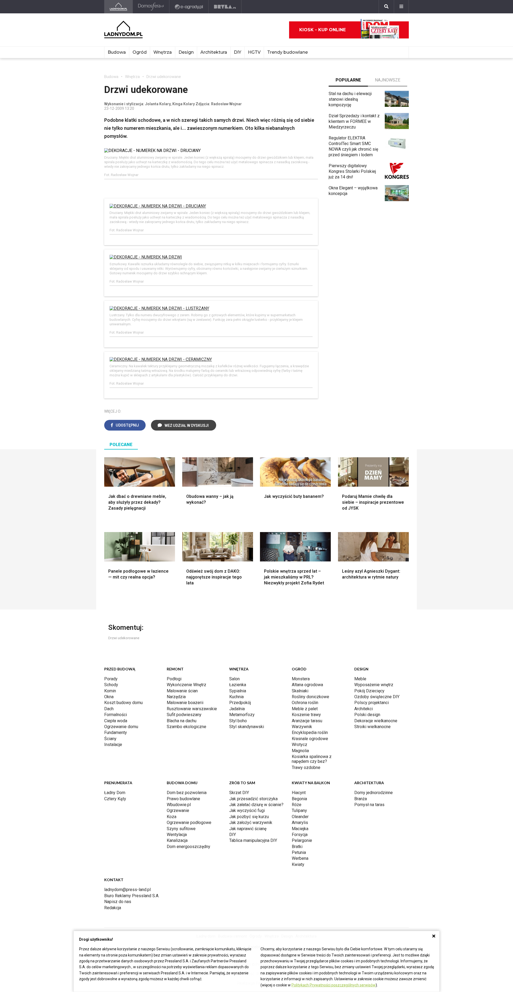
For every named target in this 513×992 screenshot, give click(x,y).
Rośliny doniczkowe (310, 696)
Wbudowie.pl (179, 804)
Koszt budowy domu (123, 702)
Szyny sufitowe (181, 828)
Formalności (115, 714)
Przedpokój (240, 702)
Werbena (300, 858)
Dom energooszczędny (188, 846)
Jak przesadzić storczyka (253, 798)
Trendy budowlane (287, 52)
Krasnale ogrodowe (310, 738)
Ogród (140, 52)
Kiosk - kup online (322, 29)
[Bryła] (225, 6)
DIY (237, 52)
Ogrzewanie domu (121, 726)
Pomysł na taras (369, 804)
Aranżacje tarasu (307, 720)
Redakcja (112, 907)
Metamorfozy (242, 714)
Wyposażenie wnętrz (373, 684)
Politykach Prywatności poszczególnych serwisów (334, 985)
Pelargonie (302, 840)
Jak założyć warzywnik (250, 822)
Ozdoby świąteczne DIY (376, 696)
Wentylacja (177, 834)
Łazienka (237, 684)
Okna (109, 696)
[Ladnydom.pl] (118, 6)
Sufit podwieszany (184, 714)
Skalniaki (300, 690)
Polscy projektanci (371, 702)
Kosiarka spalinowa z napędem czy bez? (312, 759)
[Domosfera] (151, 6)
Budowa (117, 52)
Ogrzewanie (178, 810)
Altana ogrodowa (307, 684)
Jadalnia (237, 708)
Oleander (300, 816)
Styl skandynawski (246, 726)
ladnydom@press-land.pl (127, 889)
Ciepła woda (115, 720)
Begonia (299, 798)
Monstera (301, 678)
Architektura (213, 52)
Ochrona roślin (305, 702)
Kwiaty (298, 864)
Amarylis (300, 822)
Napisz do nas (117, 901)
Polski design (367, 714)
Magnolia (300, 750)
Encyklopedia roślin (310, 732)
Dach (109, 708)
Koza (171, 816)
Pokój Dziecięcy (369, 690)
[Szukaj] (386, 6)
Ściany (110, 738)
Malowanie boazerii (185, 702)
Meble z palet (305, 708)
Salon (234, 678)
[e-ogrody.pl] (189, 6)
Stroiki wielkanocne (372, 726)
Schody (111, 684)
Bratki (297, 846)
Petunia (299, 852)
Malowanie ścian (182, 690)
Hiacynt (299, 792)
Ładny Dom (114, 792)
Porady (111, 678)
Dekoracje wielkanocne (375, 720)
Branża (360, 798)
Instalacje (113, 744)
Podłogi (174, 678)
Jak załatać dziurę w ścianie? (256, 804)
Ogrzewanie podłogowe (189, 822)
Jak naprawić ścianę (247, 828)
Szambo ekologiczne (186, 726)
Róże (296, 804)
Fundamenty (115, 732)
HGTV (254, 52)
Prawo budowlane (183, 798)
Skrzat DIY (239, 792)
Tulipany (299, 810)
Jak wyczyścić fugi (247, 810)
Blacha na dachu (181, 720)
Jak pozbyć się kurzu (249, 816)
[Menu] (401, 6)
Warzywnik (302, 726)
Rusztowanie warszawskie (192, 708)
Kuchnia (236, 696)
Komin (110, 690)
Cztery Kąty (115, 798)
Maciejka (300, 828)
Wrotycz (299, 744)
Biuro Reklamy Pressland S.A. (131, 895)
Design (186, 52)
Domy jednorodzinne (373, 792)
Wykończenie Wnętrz (186, 684)
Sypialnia (237, 690)
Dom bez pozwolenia (187, 792)
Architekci (363, 708)
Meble (360, 678)
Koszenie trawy (306, 714)
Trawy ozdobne (306, 767)
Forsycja (300, 834)
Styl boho (238, 720)
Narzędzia (176, 696)
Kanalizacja (177, 840)
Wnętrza (162, 52)
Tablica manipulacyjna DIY (253, 840)
